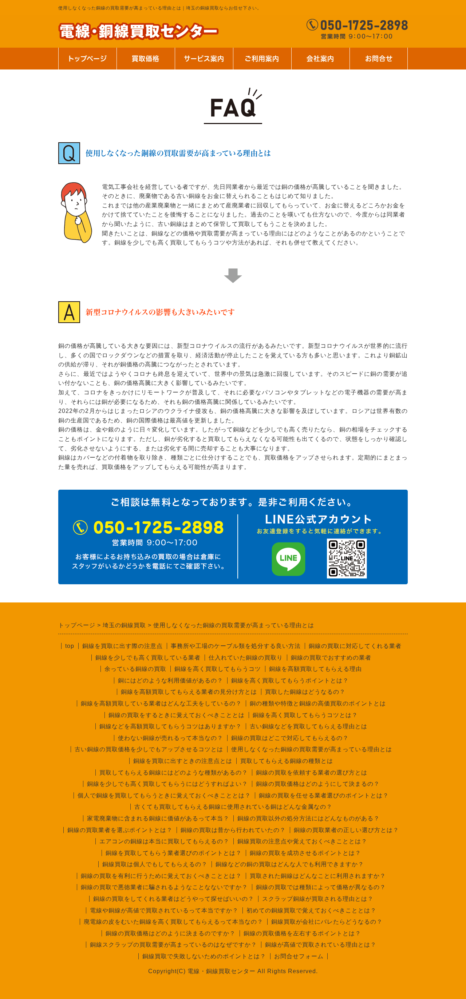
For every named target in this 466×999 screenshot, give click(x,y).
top (69, 646)
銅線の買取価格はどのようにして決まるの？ (318, 784)
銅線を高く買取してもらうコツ (217, 669)
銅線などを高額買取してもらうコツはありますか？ (170, 726)
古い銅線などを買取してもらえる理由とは (308, 726)
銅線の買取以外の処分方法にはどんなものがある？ (308, 818)
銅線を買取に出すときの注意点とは (182, 761)
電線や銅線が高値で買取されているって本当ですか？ (164, 910)
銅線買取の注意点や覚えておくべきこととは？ (302, 841)
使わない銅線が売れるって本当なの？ (170, 738)
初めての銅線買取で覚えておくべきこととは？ (311, 910)
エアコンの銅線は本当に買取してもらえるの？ (164, 841)
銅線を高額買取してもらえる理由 (315, 669)
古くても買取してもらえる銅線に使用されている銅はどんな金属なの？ (233, 807)
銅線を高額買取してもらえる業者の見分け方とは (189, 692)
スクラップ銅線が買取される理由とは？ (318, 899)
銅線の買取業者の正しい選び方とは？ (346, 830)
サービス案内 (203, 62)
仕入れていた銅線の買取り (246, 657)
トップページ (87, 58)
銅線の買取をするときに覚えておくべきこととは (176, 715)
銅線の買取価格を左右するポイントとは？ (302, 933)
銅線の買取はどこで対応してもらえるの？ (290, 738)
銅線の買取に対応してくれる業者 (355, 646)
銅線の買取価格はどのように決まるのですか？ (171, 933)
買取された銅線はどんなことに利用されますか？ (318, 876)
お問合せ (378, 58)
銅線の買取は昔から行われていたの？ (233, 830)
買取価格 (145, 58)
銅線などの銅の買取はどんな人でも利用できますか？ (290, 864)
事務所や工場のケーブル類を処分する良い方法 (236, 646)
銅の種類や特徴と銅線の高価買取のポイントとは (318, 703)
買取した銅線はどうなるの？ (305, 692)
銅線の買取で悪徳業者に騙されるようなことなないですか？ (164, 887)
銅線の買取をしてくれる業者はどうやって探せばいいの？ (173, 899)
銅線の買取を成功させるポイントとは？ (305, 853)
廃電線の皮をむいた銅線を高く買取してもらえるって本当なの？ (173, 922)
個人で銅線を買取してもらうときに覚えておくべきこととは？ (164, 795)
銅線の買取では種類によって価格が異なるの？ (321, 887)
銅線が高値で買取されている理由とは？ (320, 945)
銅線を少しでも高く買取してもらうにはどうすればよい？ (167, 784)
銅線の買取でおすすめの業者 (331, 657)
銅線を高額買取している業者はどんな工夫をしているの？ (161, 703)
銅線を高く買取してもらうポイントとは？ (290, 680)
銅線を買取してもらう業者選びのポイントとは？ (174, 853)
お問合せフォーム (299, 956)
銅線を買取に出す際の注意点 (122, 646)
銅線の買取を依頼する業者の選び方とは (311, 772)
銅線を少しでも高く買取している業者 (148, 657)
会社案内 (314, 62)
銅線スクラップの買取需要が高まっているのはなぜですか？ (173, 945)
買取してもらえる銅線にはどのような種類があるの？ (173, 772)
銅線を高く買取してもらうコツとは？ (305, 715)
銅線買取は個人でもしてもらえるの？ (155, 864)
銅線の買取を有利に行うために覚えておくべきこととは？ (161, 876)
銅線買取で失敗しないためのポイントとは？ (204, 956)
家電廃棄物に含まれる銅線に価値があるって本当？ (158, 818)
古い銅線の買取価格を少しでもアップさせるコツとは (149, 749)
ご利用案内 (260, 62)
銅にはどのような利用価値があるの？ (170, 680)
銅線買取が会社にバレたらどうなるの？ (327, 922)
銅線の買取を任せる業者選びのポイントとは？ (324, 795)
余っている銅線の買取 (135, 669)
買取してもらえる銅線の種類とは (286, 761)
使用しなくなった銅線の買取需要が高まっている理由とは (311, 749)
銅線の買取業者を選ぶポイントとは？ (120, 830)
